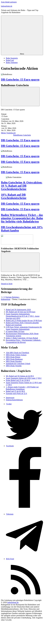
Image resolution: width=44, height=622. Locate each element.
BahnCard (10, 60)
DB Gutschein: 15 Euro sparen (20, 79)
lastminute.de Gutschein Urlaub (18, 364)
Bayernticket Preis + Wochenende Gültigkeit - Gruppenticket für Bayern (23, 341)
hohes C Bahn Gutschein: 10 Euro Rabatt (22, 338)
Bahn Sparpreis (12, 58)
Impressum (10, 398)
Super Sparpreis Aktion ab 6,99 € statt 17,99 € (23, 378)
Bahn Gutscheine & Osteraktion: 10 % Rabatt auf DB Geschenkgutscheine (21, 186)
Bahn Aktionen (12, 62)
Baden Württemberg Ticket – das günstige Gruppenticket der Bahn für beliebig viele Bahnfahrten (22, 218)
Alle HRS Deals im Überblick (17, 353)
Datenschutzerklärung (14, 400)
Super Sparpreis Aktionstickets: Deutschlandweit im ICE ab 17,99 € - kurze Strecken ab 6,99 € (22, 316)
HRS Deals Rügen (13, 357)
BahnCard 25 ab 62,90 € (15, 391)
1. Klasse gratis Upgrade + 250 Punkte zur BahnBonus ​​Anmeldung (22, 388)
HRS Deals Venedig (14, 366)
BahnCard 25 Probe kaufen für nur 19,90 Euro (24, 320)
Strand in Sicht (6, 284)
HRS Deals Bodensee (14, 359)
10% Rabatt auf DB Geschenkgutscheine (13, 196)
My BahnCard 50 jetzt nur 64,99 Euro (20, 312)
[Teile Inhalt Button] (20, 96)
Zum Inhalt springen (9, 2)
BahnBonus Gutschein (22, 135)
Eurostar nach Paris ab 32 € (16, 393)
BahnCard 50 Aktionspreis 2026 (18, 310)
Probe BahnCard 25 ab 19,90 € (18, 380)
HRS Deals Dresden (14, 361)
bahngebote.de (6, 6)
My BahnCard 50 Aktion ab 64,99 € (20, 376)
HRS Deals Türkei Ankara (16, 355)
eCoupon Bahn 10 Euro (15, 331)
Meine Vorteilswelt (8, 133)
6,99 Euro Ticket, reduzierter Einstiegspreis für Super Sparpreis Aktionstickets (24, 328)
